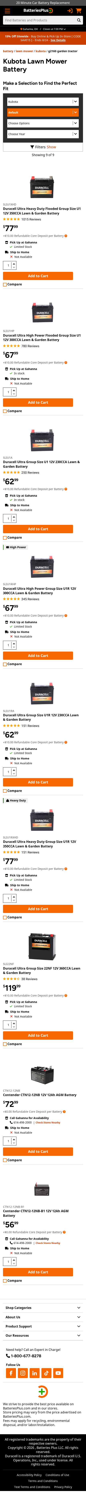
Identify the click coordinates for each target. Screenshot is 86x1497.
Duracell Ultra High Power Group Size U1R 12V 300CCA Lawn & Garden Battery (39, 590)
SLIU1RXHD (10, 837)
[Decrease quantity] (13, 267)
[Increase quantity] (13, 263)
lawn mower (24, 51)
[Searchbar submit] (79, 20)
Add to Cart (38, 275)
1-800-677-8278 (26, 1355)
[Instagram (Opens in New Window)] (23, 1373)
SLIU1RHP (9, 584)
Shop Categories (18, 1308)
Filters (40, 147)
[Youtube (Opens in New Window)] (58, 1373)
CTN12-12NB (11, 1090)
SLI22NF (8, 964)
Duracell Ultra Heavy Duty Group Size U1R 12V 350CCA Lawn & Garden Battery (39, 843)
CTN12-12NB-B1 (13, 1207)
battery (8, 51)
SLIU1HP (8, 331)
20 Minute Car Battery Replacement (43, 3)
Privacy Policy (63, 1487)
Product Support (19, 1326)
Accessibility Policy (29, 1475)
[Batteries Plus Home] (38, 11)
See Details (58, 40)
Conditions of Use (57, 1475)
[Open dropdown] (65, 236)
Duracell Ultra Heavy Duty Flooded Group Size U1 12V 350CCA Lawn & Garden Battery (42, 210)
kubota (41, 51)
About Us (13, 1317)
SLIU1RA (8, 711)
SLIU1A (7, 457)
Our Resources (17, 1335)
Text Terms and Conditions (32, 1487)
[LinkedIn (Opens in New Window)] (35, 1373)
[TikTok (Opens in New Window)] (46, 1373)
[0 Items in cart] (78, 11)
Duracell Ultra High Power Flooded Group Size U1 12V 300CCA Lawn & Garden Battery (42, 337)
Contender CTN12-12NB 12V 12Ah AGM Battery (39, 1095)
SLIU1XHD (9, 204)
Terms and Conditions (43, 1481)
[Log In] (69, 11)
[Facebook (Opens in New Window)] (11, 1373)
